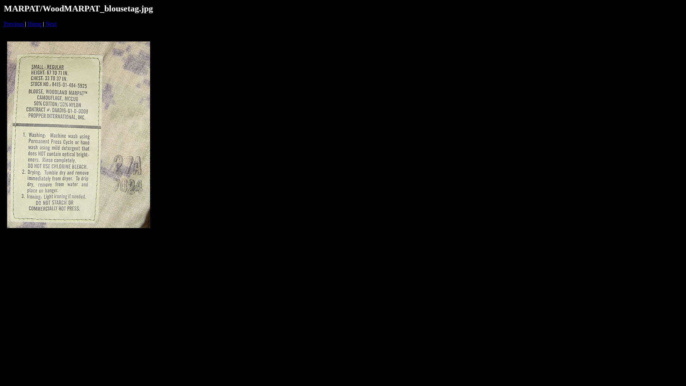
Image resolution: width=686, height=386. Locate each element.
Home (34, 24)
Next (50, 24)
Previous (14, 24)
